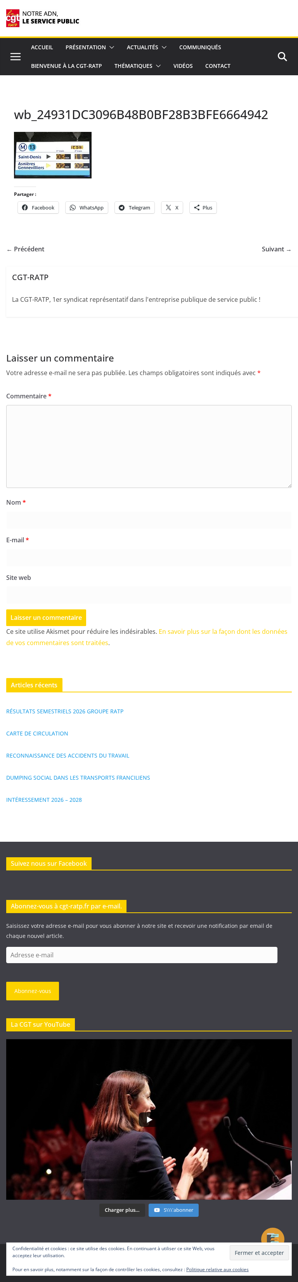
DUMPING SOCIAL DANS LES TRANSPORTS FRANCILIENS (78, 777)
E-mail (17, 540)
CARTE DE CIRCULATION (37, 733)
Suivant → (277, 249)
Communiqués (200, 47)
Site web (18, 577)
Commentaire (29, 396)
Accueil (42, 47)
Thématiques (133, 65)
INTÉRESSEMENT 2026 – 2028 (44, 799)
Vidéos (183, 65)
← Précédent (25, 249)
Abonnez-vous (32, 991)
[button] (110, 47)
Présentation (86, 47)
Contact (217, 65)
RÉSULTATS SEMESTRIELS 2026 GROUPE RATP (64, 711)
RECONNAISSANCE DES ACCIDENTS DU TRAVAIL (67, 755)
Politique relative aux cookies (217, 1269)
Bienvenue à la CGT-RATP (66, 65)
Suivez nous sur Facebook (49, 863)
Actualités (142, 47)
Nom (16, 502)
